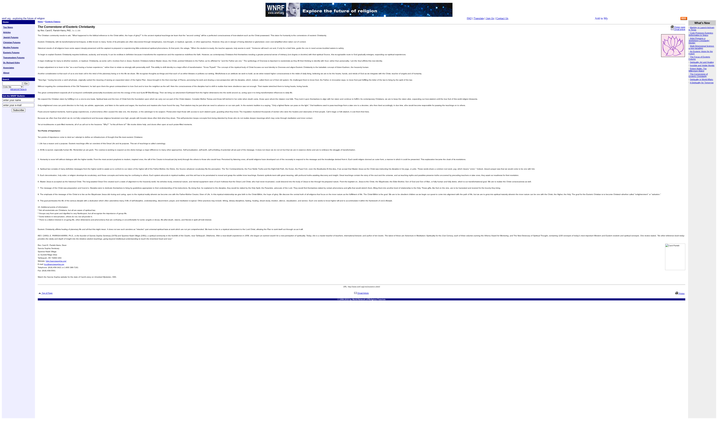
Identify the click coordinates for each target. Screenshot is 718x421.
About (6, 73)
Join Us (490, 18)
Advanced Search (18, 89)
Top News (8, 27)
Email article (679, 29)
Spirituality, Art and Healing (702, 62)
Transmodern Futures (13, 57)
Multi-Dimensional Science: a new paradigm (701, 47)
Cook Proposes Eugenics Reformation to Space (701, 34)
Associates (8, 68)
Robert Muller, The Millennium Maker (698, 69)
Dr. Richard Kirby (11, 63)
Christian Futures (11, 42)
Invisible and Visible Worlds (702, 65)
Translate (479, 18)
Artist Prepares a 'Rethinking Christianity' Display (699, 40)
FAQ (469, 18)
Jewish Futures (10, 37)
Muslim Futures (11, 47)
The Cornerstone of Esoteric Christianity (698, 75)
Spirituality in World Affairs (701, 79)
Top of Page (47, 293)
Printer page (679, 27)
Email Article (363, 293)
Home (40, 22)
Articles (7, 32)
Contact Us (502, 18)
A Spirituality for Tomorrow (702, 83)
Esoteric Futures (11, 52)
